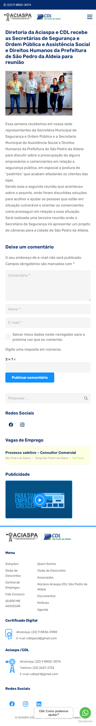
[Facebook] (11, 424)
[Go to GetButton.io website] (85, 721)
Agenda (42, 610)
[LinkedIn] (39, 704)
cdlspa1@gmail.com (44, 674)
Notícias (43, 603)
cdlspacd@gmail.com (41, 638)
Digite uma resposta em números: (33, 349)
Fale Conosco (15, 594)
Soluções (12, 564)
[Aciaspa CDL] (32, 17)
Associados (45, 577)
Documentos (46, 596)
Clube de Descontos (51, 570)
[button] (89, 17)
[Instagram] (22, 424)
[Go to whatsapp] (85, 712)
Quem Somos (46, 564)
